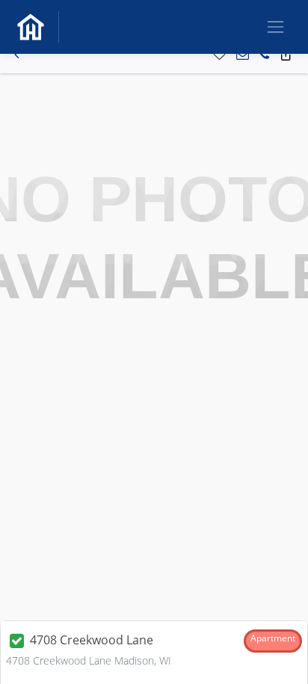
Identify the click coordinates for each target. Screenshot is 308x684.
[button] (16, 55)
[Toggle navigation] (275, 26)
